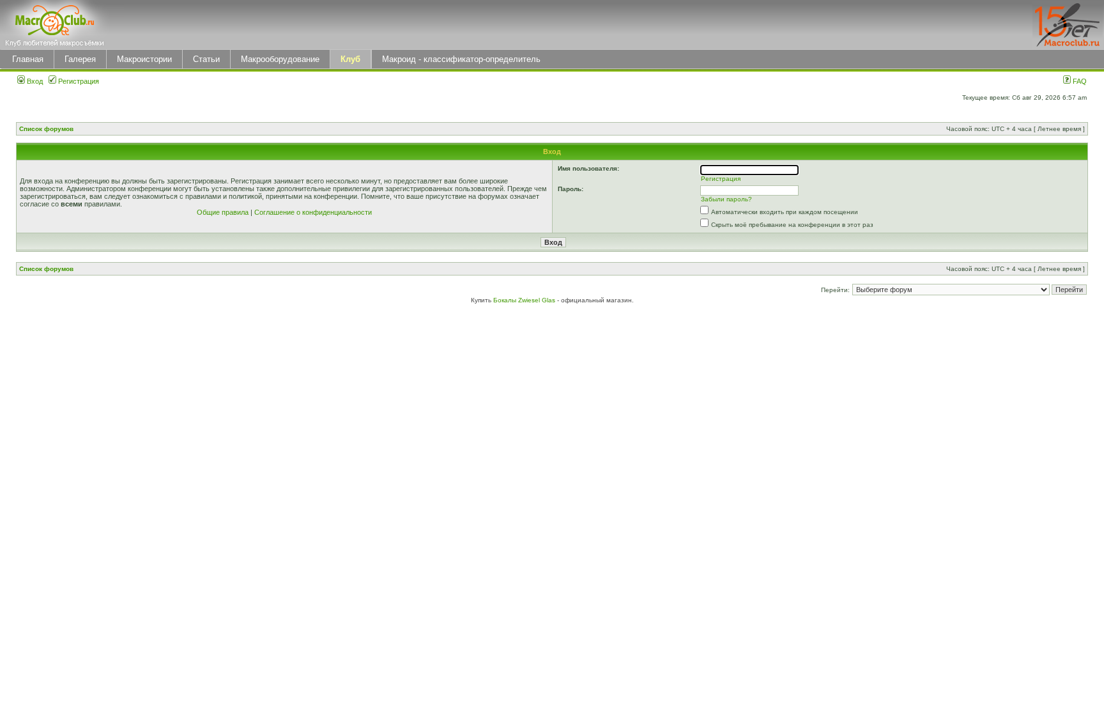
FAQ (1079, 81)
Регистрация (77, 81)
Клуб (350, 59)
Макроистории (144, 59)
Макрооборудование (280, 59)
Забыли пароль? (726, 199)
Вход (34, 81)
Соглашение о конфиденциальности (313, 212)
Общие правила (223, 212)
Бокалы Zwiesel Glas (525, 300)
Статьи (206, 59)
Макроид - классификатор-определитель (461, 59)
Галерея (80, 59)
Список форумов (46, 128)
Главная (27, 59)
